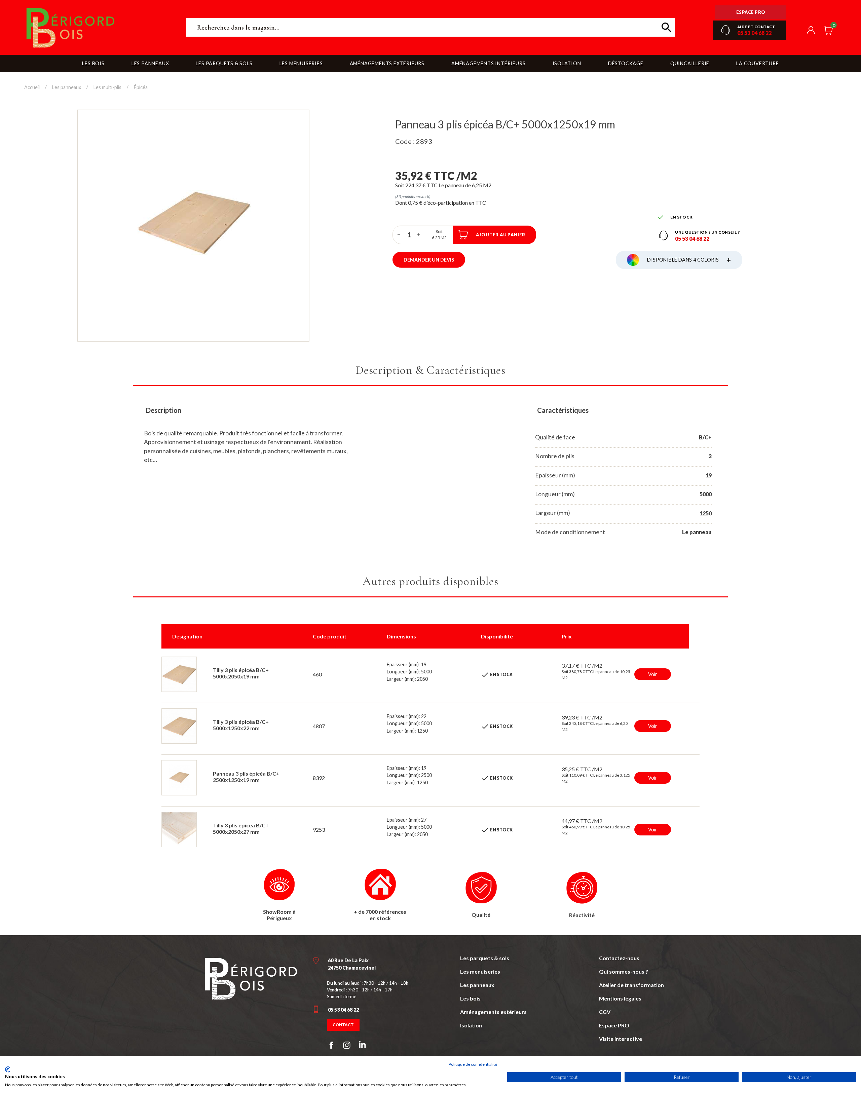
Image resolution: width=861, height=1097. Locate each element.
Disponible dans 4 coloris (689, 260)
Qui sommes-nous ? (623, 971)
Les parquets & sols (484, 958)
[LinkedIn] (362, 1046)
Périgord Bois (100, 27)
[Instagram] (347, 1045)
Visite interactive (620, 1038)
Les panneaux (477, 985)
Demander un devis (429, 260)
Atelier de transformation (631, 985)
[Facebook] (331, 1045)
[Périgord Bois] (250, 978)
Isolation (471, 1025)
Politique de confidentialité (473, 1064)
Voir (652, 674)
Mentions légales (620, 998)
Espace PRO (614, 1025)
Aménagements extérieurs (493, 1012)
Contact (343, 1024)
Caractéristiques (563, 410)
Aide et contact (756, 27)
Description (163, 410)
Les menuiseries (480, 971)
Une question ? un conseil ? (707, 232)
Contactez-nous (619, 958)
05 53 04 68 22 (754, 33)
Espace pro (750, 12)
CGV (604, 1012)
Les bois (470, 998)
